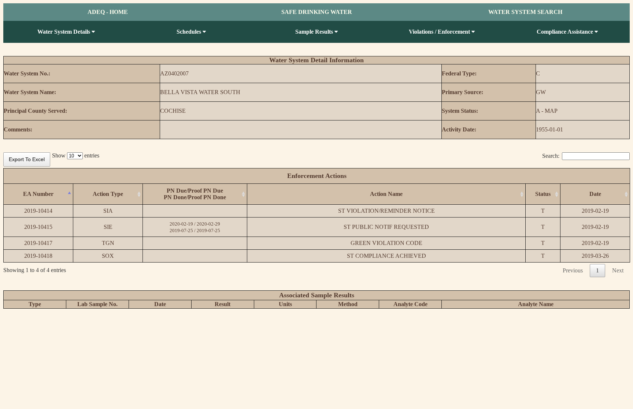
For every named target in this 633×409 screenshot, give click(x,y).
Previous (573, 270)
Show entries (75, 155)
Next (617, 270)
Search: (550, 156)
